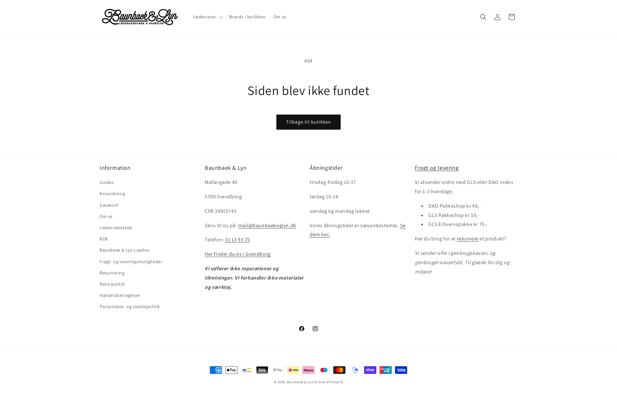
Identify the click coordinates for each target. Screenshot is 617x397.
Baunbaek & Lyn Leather (125, 250)
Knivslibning (112, 193)
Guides (107, 182)
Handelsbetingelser (120, 295)
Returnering (112, 273)
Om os (106, 216)
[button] (207, 16)
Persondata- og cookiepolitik (130, 306)
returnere (467, 238)
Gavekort (109, 205)
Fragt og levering (437, 167)
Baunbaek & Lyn (300, 382)
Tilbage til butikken (308, 122)
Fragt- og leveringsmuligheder (131, 261)
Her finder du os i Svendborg (238, 254)
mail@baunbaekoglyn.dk (267, 225)
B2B (104, 239)
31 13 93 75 (237, 239)
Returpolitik (112, 284)
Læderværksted (116, 227)
